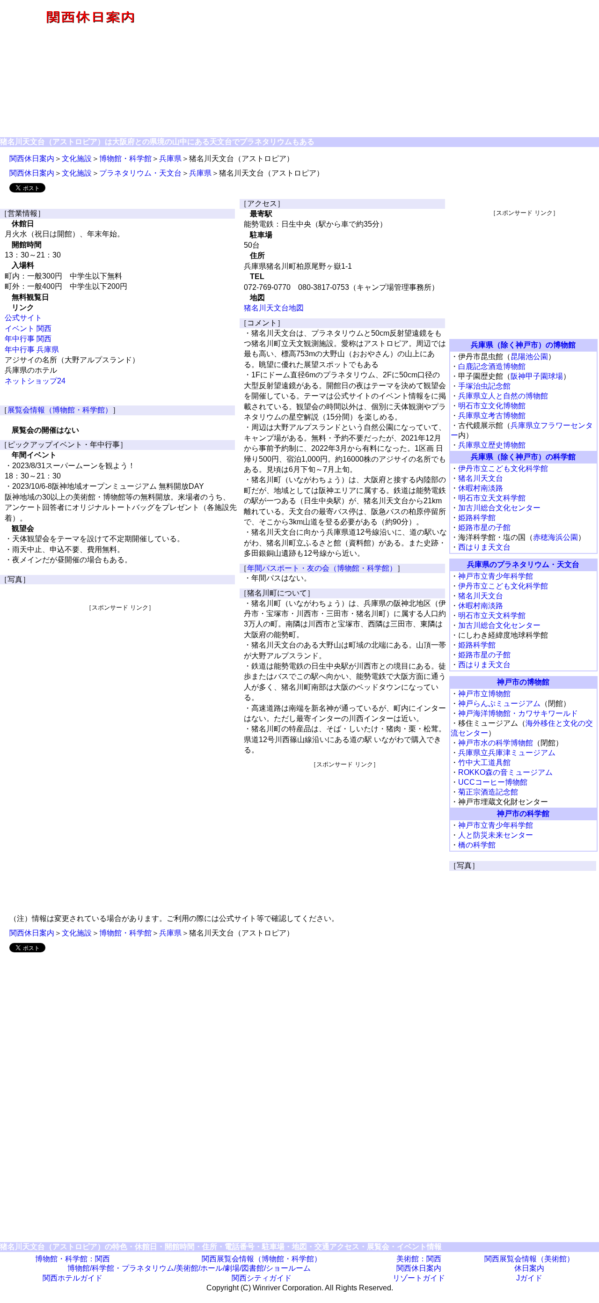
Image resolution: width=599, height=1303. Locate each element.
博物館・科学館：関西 (72, 1259)
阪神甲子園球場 (537, 376)
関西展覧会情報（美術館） (529, 1259)
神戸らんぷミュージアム (499, 703)
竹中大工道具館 (484, 762)
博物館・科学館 (125, 158)
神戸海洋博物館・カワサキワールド (518, 713)
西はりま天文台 (484, 547)
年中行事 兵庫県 (32, 349)
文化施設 (77, 158)
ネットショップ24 (35, 381)
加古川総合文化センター (499, 508)
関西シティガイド (262, 1278)
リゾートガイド (419, 1278)
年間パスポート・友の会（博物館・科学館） (322, 568)
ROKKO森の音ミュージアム (505, 772)
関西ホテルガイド (72, 1278)
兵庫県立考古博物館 (492, 416)
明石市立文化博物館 (492, 406)
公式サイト (23, 318)
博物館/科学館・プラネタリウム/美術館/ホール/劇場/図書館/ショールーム (189, 1268)
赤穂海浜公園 (555, 537)
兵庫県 (170, 158)
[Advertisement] (389, 69)
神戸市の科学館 (523, 813)
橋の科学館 (477, 845)
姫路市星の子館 (484, 527)
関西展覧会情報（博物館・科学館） (261, 1259)
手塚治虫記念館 (484, 386)
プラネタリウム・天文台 (140, 173)
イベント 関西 (28, 328)
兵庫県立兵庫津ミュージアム (506, 753)
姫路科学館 (477, 518)
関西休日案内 (31, 158)
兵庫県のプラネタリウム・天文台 (523, 564)
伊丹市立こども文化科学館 (503, 468)
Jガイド (529, 1278)
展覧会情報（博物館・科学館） (59, 410)
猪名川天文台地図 (274, 308)
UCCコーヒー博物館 (492, 782)
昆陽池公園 (529, 357)
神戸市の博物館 (523, 682)
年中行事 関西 (28, 339)
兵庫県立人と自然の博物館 (503, 396)
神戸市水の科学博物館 (495, 743)
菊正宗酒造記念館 (488, 792)
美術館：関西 (418, 1259)
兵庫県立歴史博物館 (492, 445)
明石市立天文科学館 (492, 498)
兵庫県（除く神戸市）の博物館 (523, 345)
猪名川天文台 (480, 478)
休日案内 (529, 1268)
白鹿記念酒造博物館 (492, 366)
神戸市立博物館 (484, 694)
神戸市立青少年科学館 (495, 576)
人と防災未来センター (495, 835)
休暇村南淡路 (480, 488)
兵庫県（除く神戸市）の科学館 (523, 457)
